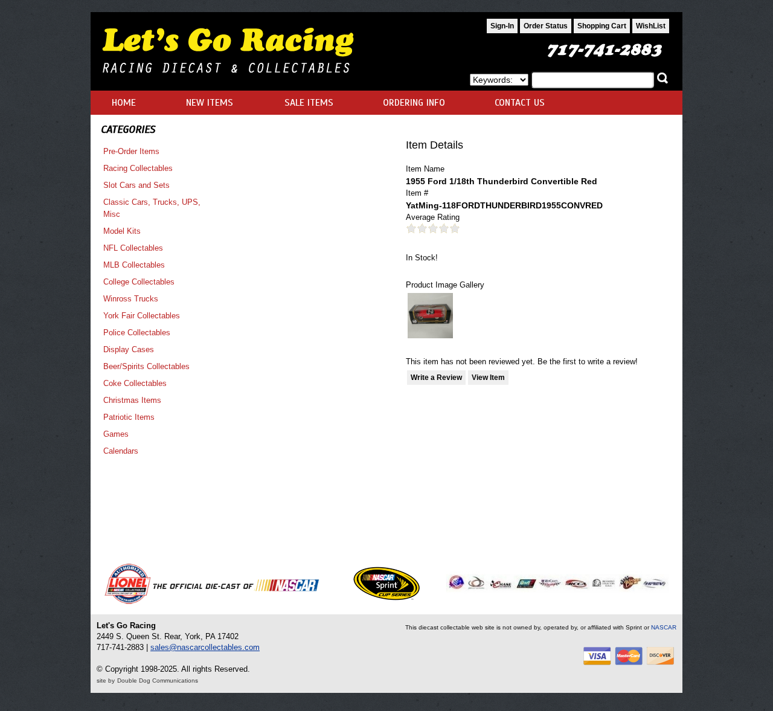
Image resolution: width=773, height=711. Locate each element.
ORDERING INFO (414, 103)
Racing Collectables (138, 168)
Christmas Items (132, 400)
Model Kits (122, 231)
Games (116, 434)
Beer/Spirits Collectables (146, 366)
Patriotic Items (129, 417)
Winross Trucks (130, 298)
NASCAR (663, 627)
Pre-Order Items (131, 151)
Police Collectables (136, 332)
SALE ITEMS (308, 103)
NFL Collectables (133, 248)
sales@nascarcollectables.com (205, 647)
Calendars (120, 450)
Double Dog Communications (157, 680)
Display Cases (128, 349)
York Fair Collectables (141, 315)
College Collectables (139, 281)
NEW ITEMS (209, 103)
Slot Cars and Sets (136, 185)
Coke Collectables (135, 383)
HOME (124, 103)
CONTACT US (520, 103)
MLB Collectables (134, 264)
